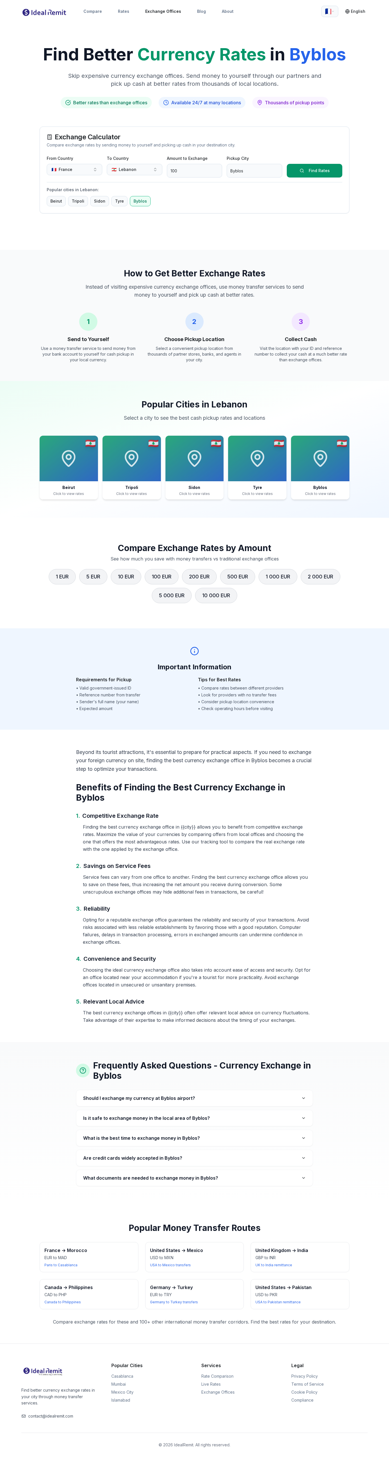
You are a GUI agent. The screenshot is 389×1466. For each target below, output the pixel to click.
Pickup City (238, 158)
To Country (118, 158)
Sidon (99, 201)
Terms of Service (307, 1384)
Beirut (56, 201)
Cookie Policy (304, 1392)
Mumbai (118, 1384)
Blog (201, 11)
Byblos (140, 201)
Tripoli (78, 201)
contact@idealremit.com (50, 1416)
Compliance (302, 1400)
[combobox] (329, 11)
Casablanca (122, 1376)
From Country (60, 158)
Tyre (119, 201)
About (228, 11)
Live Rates (211, 1384)
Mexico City (122, 1392)
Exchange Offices (163, 11)
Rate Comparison (217, 1376)
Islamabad (120, 1400)
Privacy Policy (304, 1376)
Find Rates (319, 170)
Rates (123, 11)
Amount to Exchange (187, 158)
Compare (92, 11)
